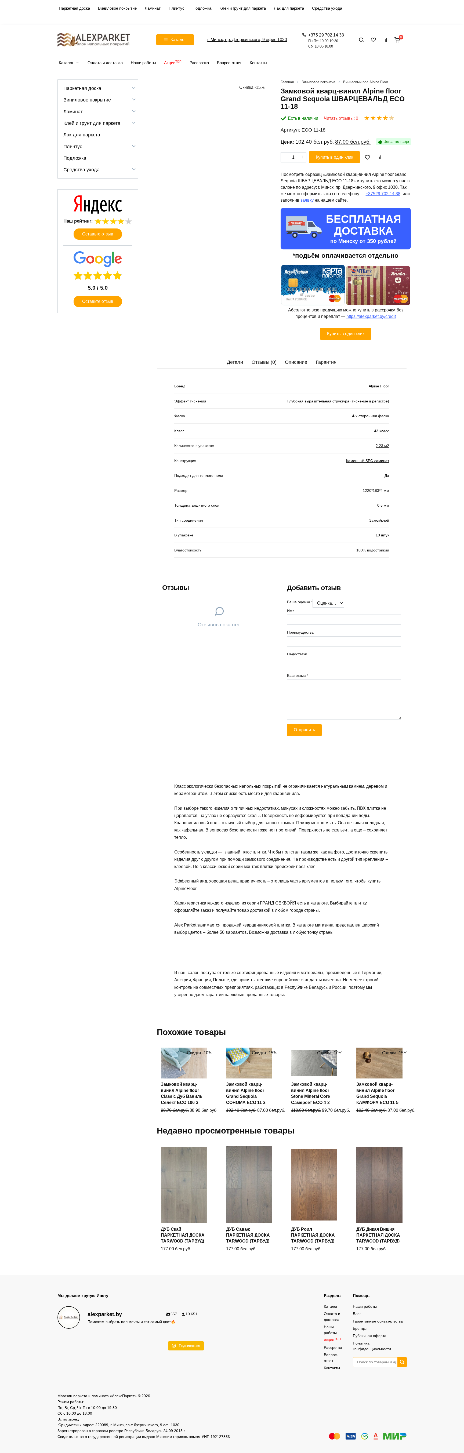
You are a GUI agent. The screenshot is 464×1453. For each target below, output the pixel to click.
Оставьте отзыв (97, 234)
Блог (357, 1314)
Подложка (202, 8)
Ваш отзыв (297, 675)
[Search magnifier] (402, 1362)
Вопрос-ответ (229, 62)
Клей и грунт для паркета (242, 8)
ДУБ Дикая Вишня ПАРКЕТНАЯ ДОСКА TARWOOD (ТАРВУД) (378, 1235)
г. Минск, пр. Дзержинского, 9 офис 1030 (247, 39)
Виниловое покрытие (117, 8)
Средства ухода (327, 8)
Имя (291, 611)
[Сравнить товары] (385, 40)
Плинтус (176, 8)
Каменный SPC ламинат (367, 461)
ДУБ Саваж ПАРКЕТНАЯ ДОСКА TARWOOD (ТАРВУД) (248, 1235)
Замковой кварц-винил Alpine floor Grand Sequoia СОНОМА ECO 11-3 (246, 1093)
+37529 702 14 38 (383, 193)
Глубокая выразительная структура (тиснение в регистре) (338, 401)
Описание (296, 362)
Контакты (258, 62)
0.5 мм (383, 505)
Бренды (360, 1328)
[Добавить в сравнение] (379, 157)
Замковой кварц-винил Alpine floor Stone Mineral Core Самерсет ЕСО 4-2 (310, 1093)
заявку (307, 200)
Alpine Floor (379, 386)
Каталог (66, 62)
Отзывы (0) (264, 362)
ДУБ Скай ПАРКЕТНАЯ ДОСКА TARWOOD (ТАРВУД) (183, 1235)
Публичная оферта (369, 1336)
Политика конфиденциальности (372, 1346)
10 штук (382, 535)
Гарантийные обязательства (378, 1321)
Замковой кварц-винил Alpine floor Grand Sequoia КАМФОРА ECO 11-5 (377, 1093)
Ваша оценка (300, 602)
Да (387, 475)
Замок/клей (379, 520)
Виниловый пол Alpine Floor (365, 82)
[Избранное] (373, 40)
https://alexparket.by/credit (371, 316)
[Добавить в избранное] (368, 157)
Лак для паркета (289, 8)
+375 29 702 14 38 (326, 41)
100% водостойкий (372, 550)
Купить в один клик (334, 157)
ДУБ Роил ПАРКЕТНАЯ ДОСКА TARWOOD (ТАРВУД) (313, 1235)
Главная (287, 82)
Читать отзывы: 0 (341, 118)
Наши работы (143, 62)
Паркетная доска (74, 8)
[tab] (235, 362)
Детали (235, 362)
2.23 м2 (382, 446)
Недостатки (297, 654)
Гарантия (326, 362)
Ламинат (153, 8)
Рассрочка (199, 62)
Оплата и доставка (105, 62)
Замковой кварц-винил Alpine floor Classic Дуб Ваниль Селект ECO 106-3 (181, 1093)
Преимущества (300, 632)
